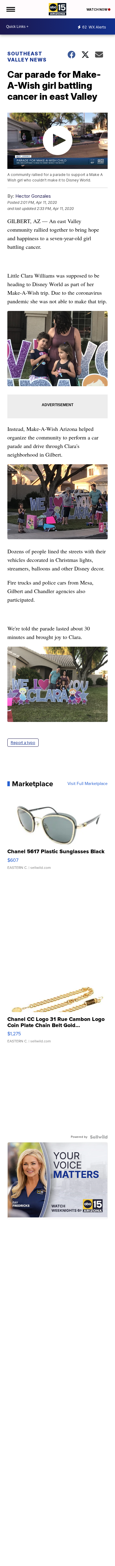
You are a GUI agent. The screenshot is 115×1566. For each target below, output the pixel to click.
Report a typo (23, 742)
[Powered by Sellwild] (99, 1137)
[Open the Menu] (10, 9)
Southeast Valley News (27, 56)
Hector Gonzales (33, 196)
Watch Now (97, 9)
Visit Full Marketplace (87, 784)
